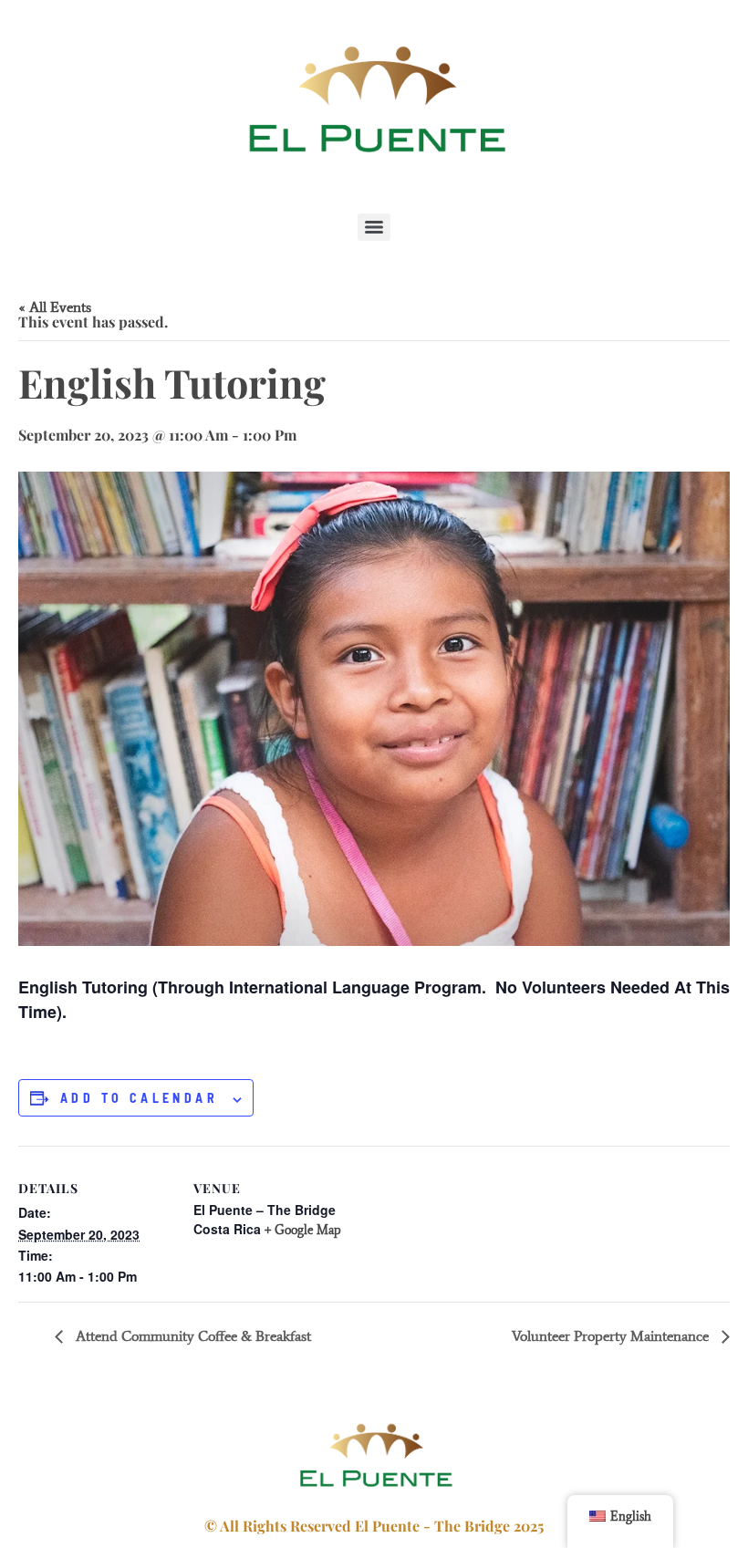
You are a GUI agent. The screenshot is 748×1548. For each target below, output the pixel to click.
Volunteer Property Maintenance (612, 1336)
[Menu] (374, 227)
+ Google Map (303, 1230)
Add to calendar (139, 1098)
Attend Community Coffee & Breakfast (191, 1336)
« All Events (54, 307)
